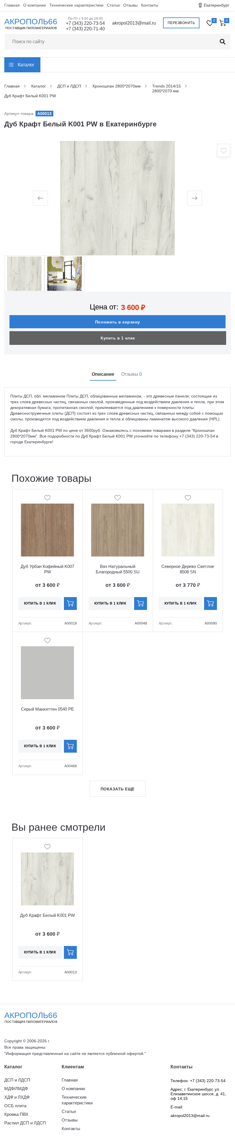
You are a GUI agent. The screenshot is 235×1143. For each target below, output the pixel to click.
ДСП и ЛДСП (17, 1080)
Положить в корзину (117, 322)
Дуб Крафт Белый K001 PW (47, 915)
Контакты (149, 5)
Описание (103, 374)
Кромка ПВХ (16, 1114)
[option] (117, 198)
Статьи (113, 5)
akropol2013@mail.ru (134, 23)
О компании (34, 5)
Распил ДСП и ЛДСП (25, 1122)
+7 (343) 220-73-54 (85, 23)
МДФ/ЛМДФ (16, 1088)
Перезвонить (181, 23)
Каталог (26, 64)
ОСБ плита (15, 1105)
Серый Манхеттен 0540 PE (47, 709)
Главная (12, 5)
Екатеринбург (216, 5)
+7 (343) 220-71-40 (85, 28)
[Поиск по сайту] (222, 41)
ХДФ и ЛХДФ (17, 1097)
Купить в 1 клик (118, 338)
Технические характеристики (76, 5)
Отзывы (130, 5)
